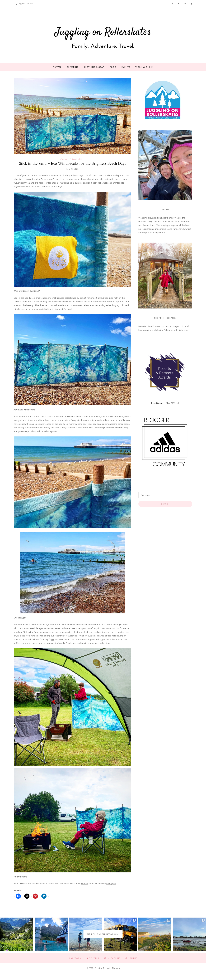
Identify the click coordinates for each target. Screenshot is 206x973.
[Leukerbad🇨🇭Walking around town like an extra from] (51, 934)
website (84, 883)
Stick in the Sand (26, 182)
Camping (64, 159)
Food (113, 67)
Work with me (144, 67)
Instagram (111, 883)
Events (126, 67)
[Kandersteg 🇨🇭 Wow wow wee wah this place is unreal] (16, 934)
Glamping (73, 67)
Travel (57, 67)
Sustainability (78, 159)
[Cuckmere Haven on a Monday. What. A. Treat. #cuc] (155, 934)
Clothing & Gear (94, 67)
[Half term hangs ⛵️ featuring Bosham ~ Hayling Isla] (189, 934)
